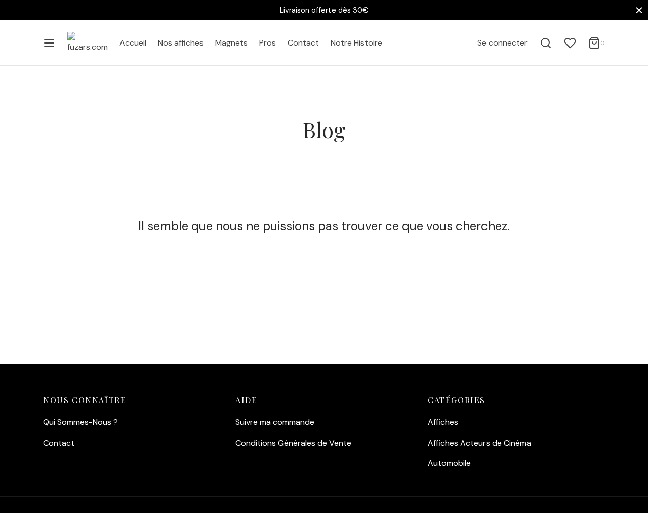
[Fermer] (639, 10)
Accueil (132, 42)
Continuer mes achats (497, 108)
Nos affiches (181, 42)
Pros (267, 42)
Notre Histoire (356, 42)
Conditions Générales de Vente (293, 443)
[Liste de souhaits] (570, 43)
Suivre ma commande (274, 422)
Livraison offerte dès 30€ (324, 10)
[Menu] (49, 43)
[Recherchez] (546, 43)
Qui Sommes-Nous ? (80, 422)
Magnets (231, 42)
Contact (303, 42)
